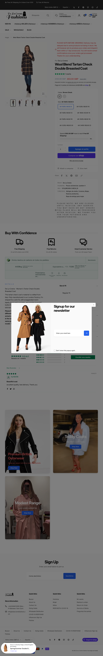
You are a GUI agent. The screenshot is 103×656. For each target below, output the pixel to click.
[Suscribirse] (86, 333)
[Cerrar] (94, 305)
